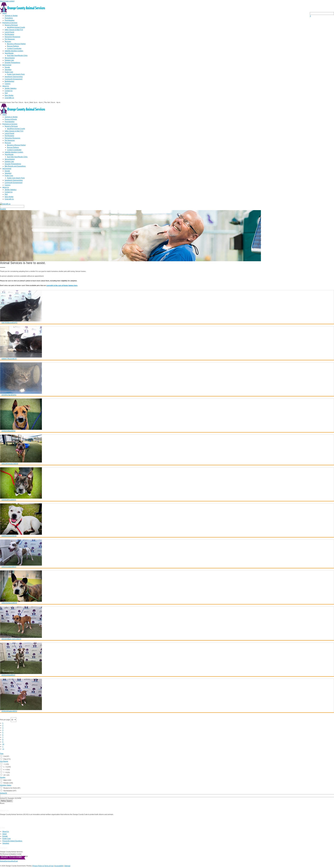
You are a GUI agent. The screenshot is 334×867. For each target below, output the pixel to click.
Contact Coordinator (14, 48)
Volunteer (8, 70)
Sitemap (67, 866)
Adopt (4, 13)
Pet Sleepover (10, 39)
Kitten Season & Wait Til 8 (14, 30)
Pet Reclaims (9, 34)
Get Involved (6, 65)
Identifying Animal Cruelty (16, 27)
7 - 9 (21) (6, 772)
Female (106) (8, 783)
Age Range (4, 761)
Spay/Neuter (9, 53)
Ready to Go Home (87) (11, 788)
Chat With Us (9, 98)
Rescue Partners (13, 46)
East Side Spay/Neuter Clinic (17, 55)
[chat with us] (167, 204)
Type (1, 754)
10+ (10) (6, 775)
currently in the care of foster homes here (61, 285)
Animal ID (3, 793)
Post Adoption (9, 20)
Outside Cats (9, 60)
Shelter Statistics (10, 88)
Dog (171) (7, 759)
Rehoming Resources (12, 37)
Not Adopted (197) (9, 791)
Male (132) (7, 780)
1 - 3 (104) (7, 767)
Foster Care (9, 72)
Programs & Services (9, 23)
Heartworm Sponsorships (14, 77)
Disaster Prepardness (12, 62)
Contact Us (9, 91)
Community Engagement (13, 79)
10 (3, 744)
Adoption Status (5, 785)
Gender (2, 777)
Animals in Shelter (11, 16)
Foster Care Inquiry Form (16, 74)
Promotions (9, 18)
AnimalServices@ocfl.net (9, 861)
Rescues (8, 41)
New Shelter (9, 95)
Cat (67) (6, 756)
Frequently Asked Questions (12, 841)
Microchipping (10, 58)
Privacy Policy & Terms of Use (42, 866)
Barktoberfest (9, 81)
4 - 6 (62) (6, 770)
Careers (7, 84)
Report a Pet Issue (11, 25)
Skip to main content (7, 1)
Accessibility (59, 866)
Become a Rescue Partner (16, 44)
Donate (7, 67)
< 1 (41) (6, 764)
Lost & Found (9, 32)
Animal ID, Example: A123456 (10, 798)
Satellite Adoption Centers (14, 51)
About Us (5, 86)
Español (3, 209)
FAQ (6, 93)
